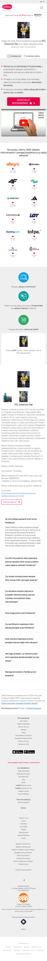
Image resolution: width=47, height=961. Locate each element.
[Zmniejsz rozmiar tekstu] (44, 1)
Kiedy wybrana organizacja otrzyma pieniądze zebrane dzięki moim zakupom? (21, 640)
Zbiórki (23, 782)
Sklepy (24, 732)
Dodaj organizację (23, 771)
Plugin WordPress (23, 794)
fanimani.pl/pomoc (34, 708)
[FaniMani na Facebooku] (24, 880)
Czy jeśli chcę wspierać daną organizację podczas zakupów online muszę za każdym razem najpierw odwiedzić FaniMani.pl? (21, 561)
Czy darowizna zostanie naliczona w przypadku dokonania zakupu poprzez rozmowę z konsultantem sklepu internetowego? (20, 596)
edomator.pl (7, 950)
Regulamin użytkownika (23, 844)
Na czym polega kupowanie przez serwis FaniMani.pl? (21, 521)
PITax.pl (26, 911)
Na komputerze (16, 56)
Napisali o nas (23, 818)
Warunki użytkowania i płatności (23, 861)
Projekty (23, 829)
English (23, 929)
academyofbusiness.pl (23, 954)
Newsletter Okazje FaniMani (23, 738)
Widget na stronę (23, 791)
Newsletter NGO (23, 777)
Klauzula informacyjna (23, 858)
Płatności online (23, 785)
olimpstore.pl (17, 947)
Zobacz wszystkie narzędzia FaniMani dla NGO (19, 703)
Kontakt (23, 838)
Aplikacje (23, 730)
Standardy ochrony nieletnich (23, 853)
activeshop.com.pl (28, 950)
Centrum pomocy (23, 727)
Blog (23, 780)
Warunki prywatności (23, 855)
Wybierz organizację (23, 724)
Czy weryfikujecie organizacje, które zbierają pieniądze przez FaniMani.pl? (19, 626)
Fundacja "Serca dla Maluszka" (27, 47)
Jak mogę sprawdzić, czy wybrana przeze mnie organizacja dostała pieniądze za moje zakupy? (22, 657)
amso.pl (8, 947)
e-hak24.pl (40, 950)
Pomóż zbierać (10, 502)
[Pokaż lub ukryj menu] (42, 8)
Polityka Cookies (23, 864)
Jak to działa (23, 721)
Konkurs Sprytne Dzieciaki (23, 870)
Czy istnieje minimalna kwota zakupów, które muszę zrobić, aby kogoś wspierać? (21, 578)
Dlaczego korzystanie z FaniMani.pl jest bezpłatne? (20, 674)
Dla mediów (23, 827)
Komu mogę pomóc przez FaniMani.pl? (20, 613)
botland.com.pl (36, 947)
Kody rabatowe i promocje (24, 735)
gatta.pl (26, 947)
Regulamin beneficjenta (23, 847)
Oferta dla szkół (23, 832)
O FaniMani (23, 824)
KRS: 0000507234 (23, 890)
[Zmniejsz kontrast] (41, 1)
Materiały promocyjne (23, 774)
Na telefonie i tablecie (33, 56)
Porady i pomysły (23, 741)
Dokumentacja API (23, 802)
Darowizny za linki (23, 788)
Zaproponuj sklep (23, 744)
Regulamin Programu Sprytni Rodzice (23, 850)
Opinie (23, 821)
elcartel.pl (17, 950)
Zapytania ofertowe (24, 835)
